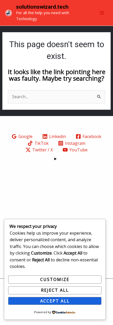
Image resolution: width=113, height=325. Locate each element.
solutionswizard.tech (42, 7)
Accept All (55, 301)
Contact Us (56, 210)
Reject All (55, 290)
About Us (56, 190)
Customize (54, 279)
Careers (56, 204)
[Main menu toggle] (102, 13)
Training (56, 197)
